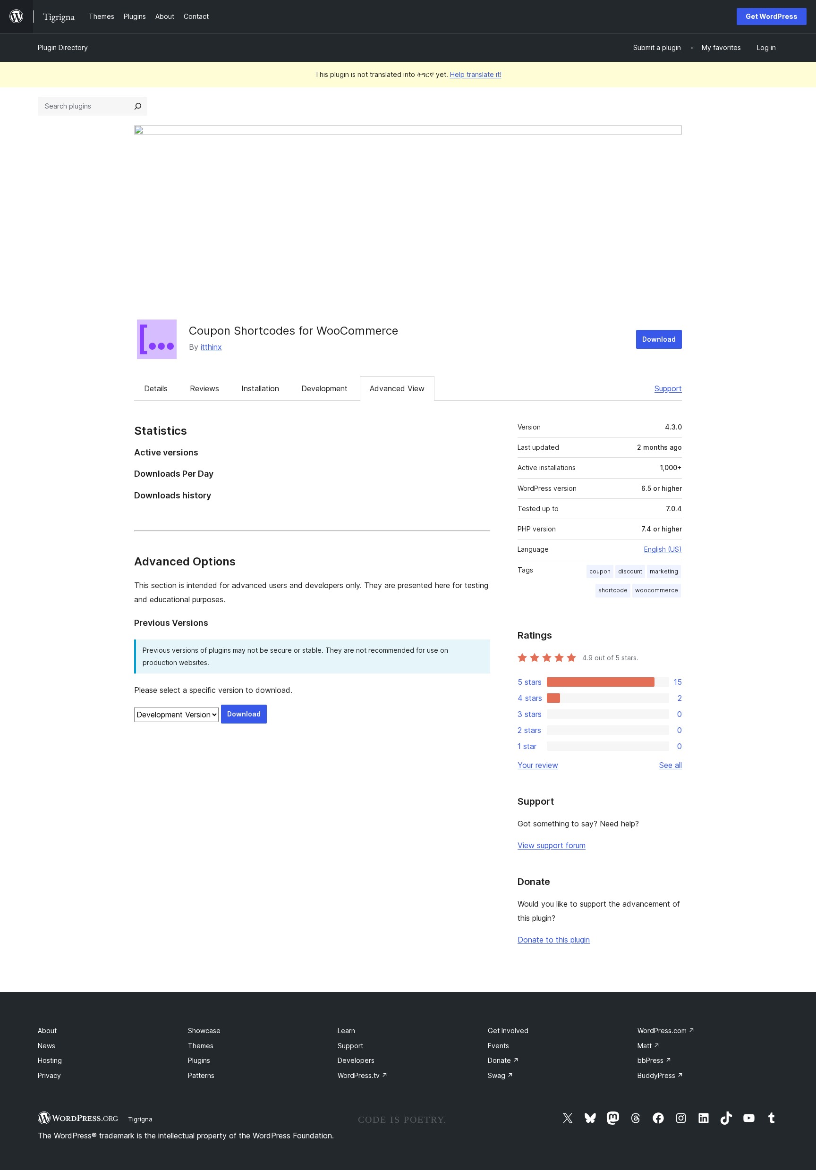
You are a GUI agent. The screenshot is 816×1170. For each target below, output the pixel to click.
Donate (503, 1060)
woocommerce (656, 590)
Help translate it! (476, 74)
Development (324, 388)
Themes (200, 1046)
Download (659, 339)
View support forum (552, 845)
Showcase (204, 1031)
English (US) (663, 549)
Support (668, 388)
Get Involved (508, 1031)
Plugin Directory (63, 47)
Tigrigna (140, 1119)
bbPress (655, 1060)
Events (498, 1046)
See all (670, 765)
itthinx (211, 347)
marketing (664, 571)
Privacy (49, 1075)
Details (156, 388)
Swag (500, 1075)
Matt (649, 1046)
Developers (356, 1060)
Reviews (204, 388)
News (46, 1046)
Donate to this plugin (554, 939)
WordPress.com (666, 1031)
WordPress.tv (363, 1075)
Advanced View (397, 388)
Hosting (50, 1060)
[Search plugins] (137, 106)
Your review (538, 765)
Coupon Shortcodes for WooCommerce (293, 330)
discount (630, 571)
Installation (260, 388)
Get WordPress (772, 16)
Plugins (199, 1060)
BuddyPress (660, 1075)
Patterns (201, 1075)
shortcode (613, 590)
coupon (600, 571)
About (47, 1031)
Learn (346, 1031)
